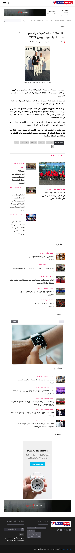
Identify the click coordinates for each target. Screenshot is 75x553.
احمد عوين (33, 142)
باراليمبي (62, 26)
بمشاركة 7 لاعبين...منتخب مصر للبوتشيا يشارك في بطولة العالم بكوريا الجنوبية (18, 177)
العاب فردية (41, 528)
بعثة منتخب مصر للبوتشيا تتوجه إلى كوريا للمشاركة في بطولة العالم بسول (53, 195)
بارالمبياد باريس (25, 142)
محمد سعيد (49, 142)
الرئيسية (69, 20)
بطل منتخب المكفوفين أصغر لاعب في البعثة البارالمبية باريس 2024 (48, 20)
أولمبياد (37, 537)
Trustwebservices (66, 549)
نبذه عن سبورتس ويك (34, 534)
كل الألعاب (31, 531)
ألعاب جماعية (32, 528)
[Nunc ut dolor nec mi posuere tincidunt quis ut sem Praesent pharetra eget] (37, 344)
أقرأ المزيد (58, 314)
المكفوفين (41, 142)
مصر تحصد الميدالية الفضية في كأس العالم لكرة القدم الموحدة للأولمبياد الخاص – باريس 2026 (17, 228)
